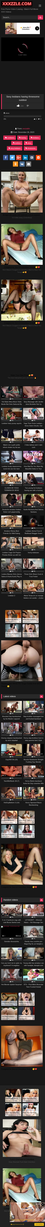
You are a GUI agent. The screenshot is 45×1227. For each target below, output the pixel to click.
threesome (31, 148)
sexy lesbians (15, 148)
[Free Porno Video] (18, 4)
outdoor (18, 143)
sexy (29, 143)
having (23, 138)
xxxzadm (26, 129)
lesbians (36, 138)
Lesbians (11, 138)
